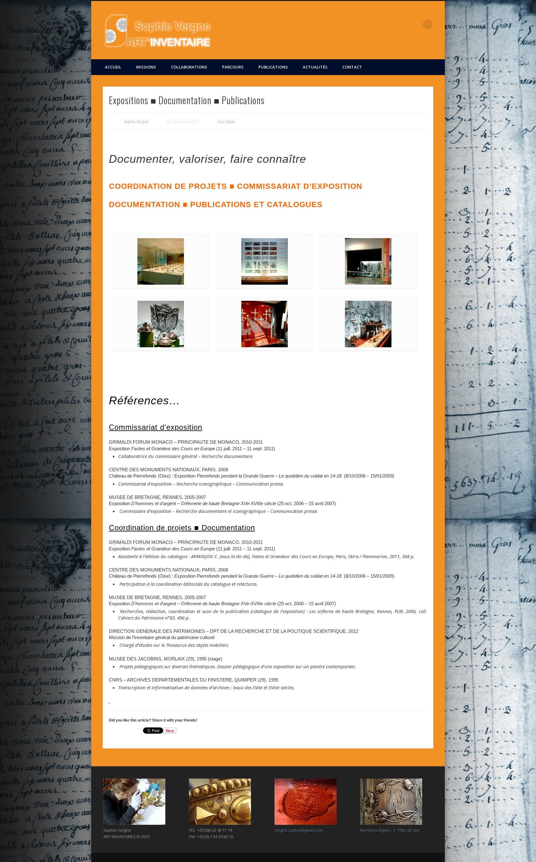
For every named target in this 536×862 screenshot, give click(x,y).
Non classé (226, 121)
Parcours (232, 67)
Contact (352, 67)
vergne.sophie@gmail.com (299, 830)
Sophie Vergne (136, 121)
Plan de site (408, 830)
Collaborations (189, 67)
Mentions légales (375, 830)
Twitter (402, 24)
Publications (273, 67)
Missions (146, 67)
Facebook (390, 24)
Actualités (315, 67)
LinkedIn (415, 24)
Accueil (113, 67)
